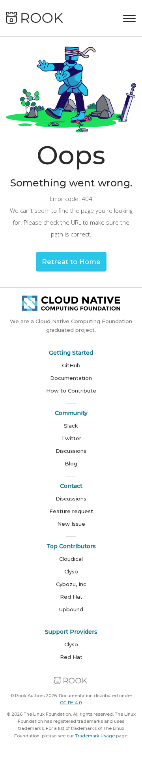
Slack (71, 425)
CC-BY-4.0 (71, 702)
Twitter (71, 438)
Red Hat (71, 597)
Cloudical (71, 559)
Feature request (71, 511)
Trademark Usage (95, 736)
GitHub (71, 365)
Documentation (71, 378)
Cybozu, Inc (71, 584)
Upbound (71, 609)
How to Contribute (71, 390)
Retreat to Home (71, 262)
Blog (71, 463)
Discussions (71, 451)
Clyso (71, 571)
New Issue (71, 524)
